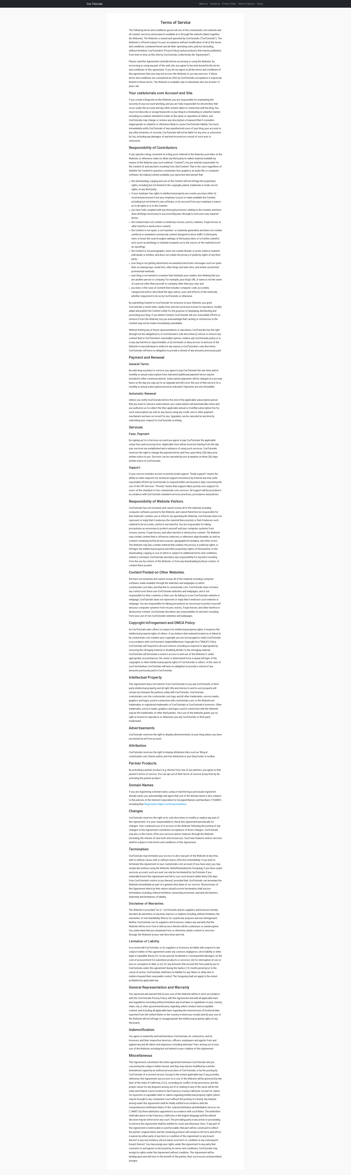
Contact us (215, 3)
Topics (260, 3)
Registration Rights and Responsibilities (165, 804)
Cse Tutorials (95, 3)
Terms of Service (246, 3)
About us (203, 3)
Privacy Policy (229, 3)
